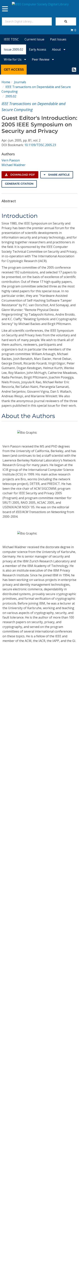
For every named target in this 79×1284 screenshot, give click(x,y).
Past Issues (58, 39)
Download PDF (22, 174)
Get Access (14, 69)
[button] (73, 30)
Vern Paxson (11, 160)
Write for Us (13, 59)
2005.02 (10, 96)
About (57, 49)
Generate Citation (19, 183)
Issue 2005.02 (13, 49)
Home (6, 82)
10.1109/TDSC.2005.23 (40, 145)
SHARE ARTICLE (58, 174)
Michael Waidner (14, 165)
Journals (20, 82)
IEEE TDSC (11, 39)
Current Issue (34, 39)
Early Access (37, 49)
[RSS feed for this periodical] (74, 70)
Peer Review (41, 59)
